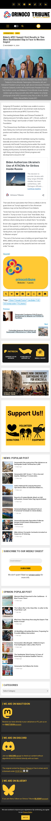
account (13, 724)
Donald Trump (20, 300)
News (17, 33)
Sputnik (6, 254)
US (38, 300)
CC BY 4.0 (18, 771)
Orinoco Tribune (26, 768)
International (8, 33)
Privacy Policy (27, 812)
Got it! (25, 817)
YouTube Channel (35, 26)
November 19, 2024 (12, 45)
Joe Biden (31, 300)
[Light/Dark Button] (16, 26)
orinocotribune (25, 279)
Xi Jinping (22, 303)
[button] (7, 27)
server (15, 756)
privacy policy (34, 575)
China (11, 300)
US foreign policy (10, 303)
